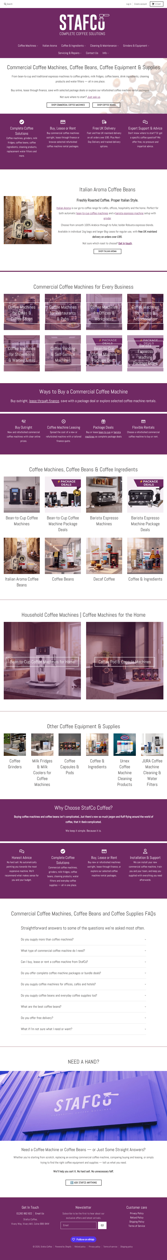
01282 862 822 (24, 1213)
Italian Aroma (63, 208)
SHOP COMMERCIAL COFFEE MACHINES (68, 105)
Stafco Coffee (46, 1246)
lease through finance (44, 401)
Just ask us (93, 97)
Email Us (39, 1213)
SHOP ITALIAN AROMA (107, 251)
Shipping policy (126, 1246)
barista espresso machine (129, 213)
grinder (107, 218)
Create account (140, 4)
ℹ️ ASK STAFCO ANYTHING (83, 1182)
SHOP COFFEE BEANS (106, 105)
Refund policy (80, 1246)
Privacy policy (94, 1246)
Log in (128, 4)
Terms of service (110, 1246)
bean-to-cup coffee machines (92, 213)
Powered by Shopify (63, 1246)
